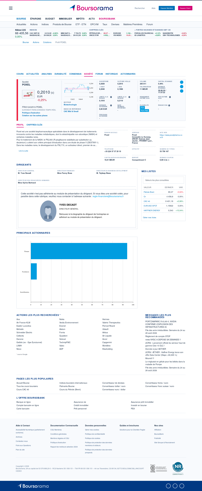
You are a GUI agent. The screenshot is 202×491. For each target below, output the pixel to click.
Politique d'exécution (31, 112)
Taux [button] (105, 24)
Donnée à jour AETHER (155, 348)
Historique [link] (112, 74)
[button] (11, 8)
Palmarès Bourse (67, 386)
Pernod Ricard (108, 325)
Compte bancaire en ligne (27, 405)
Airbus (105, 332)
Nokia (61, 319)
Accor (104, 339)
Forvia (62, 332)
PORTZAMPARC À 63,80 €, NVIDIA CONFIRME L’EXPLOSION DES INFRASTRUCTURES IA (160, 324)
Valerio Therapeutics (111, 322)
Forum (149, 24)
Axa (18, 319)
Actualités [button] (21, 24)
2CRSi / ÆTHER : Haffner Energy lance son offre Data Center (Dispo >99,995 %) (164, 353)
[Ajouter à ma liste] (181, 91)
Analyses (46, 74)
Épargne (35, 18)
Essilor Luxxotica (23, 325)
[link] (19, 437)
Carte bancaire (22, 408)
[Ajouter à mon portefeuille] (181, 86)
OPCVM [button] (94, 24)
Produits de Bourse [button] (62, 24)
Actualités (32, 74)
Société (88, 74)
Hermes (105, 319)
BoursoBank (107, 18)
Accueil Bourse (22, 382)
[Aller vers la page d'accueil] (100, 8)
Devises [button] (115, 24)
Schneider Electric (24, 332)
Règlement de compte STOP (157, 336)
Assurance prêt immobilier (142, 402)
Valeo (61, 345)
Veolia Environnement (68, 322)
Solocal (62, 339)
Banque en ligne (23, 402)
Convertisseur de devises (113, 382)
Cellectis (20, 335)
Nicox (18, 348)
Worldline (106, 345)
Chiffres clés (34, 125)
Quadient (63, 335)
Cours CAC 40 (22, 389)
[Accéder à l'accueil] (17, 42)
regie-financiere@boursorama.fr (108, 196)
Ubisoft (105, 329)
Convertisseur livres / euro (156, 382)
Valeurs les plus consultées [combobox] (157, 180)
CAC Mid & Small (71, 111)
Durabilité (61, 74)
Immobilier (65, 18)
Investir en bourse (139, 405)
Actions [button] (34, 24)
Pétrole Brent (149, 192)
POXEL (26, 84)
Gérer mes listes (149, 217)
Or (145, 196)
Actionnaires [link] (128, 74)
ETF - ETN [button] (81, 24)
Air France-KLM (23, 322)
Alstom (62, 329)
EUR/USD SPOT (150, 205)
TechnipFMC (64, 342)
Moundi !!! (149, 358)
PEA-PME (144, 110)
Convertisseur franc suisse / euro (159, 386)
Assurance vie (80, 402)
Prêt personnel (80, 408)
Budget (50, 18)
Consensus (75, 74)
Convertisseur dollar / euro (113, 386)
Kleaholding (107, 348)
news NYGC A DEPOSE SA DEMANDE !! (163, 339)
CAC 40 (147, 201)
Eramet (62, 325)
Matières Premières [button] (132, 24)
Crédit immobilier (81, 405)
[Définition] (111, 97)
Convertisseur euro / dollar (113, 389)
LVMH (19, 345)
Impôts (80, 18)
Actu (92, 18)
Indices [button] (45, 24)
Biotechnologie (70, 104)
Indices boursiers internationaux (73, 382)
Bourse (21, 18)
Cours (19, 74)
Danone (19, 339)
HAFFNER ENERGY (152, 210)
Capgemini (107, 342)
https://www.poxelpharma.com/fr (171, 136)
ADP (61, 348)
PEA (142, 107)
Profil (20, 125)
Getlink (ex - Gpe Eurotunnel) (29, 342)
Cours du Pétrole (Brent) (70, 389)
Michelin (20, 329)
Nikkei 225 (20, 29)
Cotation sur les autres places (34, 115)
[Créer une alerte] (181, 82)
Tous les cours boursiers (27, 386)
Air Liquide (107, 335)
